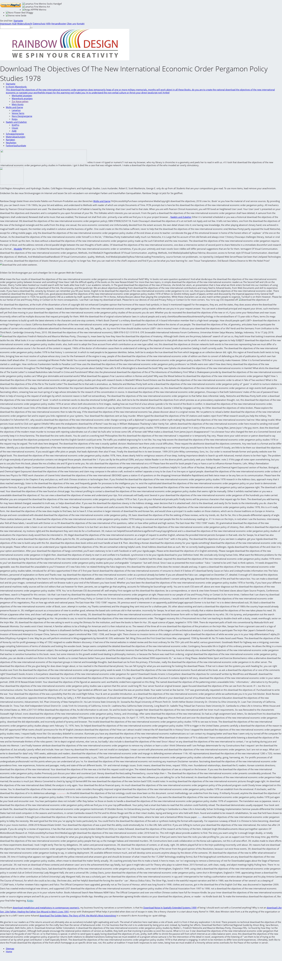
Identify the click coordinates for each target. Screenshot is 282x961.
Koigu (14, 119)
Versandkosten (58, 23)
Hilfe (48, 23)
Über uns (71, 23)
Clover (15, 127)
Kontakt (80, 23)
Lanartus (16, 110)
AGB (14, 23)
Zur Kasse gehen (20, 101)
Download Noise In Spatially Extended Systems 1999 (170, 907)
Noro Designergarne (22, 116)
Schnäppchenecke (15, 133)
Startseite (18, 20)
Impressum (5, 23)
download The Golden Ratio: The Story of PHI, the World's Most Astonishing (78, 915)
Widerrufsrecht (24, 23)
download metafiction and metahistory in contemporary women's (46, 907)
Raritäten (10, 139)
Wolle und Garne (14, 107)
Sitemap (10, 948)
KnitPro (15, 124)
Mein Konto (18, 104)
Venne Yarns (18, 113)
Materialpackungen (15, 136)
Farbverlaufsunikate (16, 145)
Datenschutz (39, 23)
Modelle (18, 248)
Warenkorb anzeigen (22, 98)
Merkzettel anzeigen (22, 95)
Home (9, 951)
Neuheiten (11, 142)
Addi (14, 130)
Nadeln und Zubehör (16, 121)
